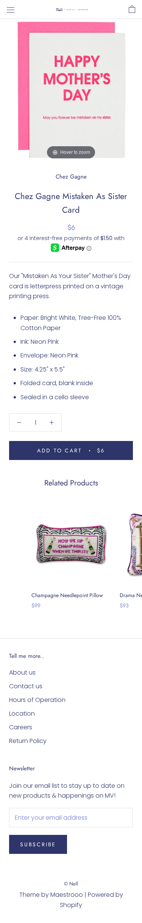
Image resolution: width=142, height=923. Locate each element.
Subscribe (38, 844)
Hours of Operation (37, 699)
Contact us (25, 686)
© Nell (71, 883)
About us (22, 672)
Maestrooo (66, 894)
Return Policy (28, 741)
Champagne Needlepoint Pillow (67, 595)
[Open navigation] (10, 9)
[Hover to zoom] (71, 89)
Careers (20, 727)
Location (22, 713)
